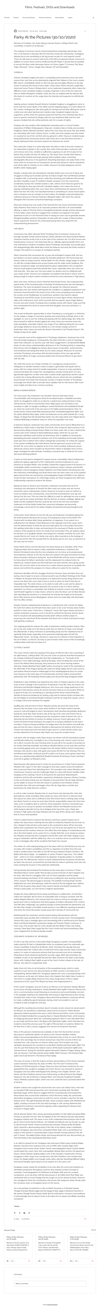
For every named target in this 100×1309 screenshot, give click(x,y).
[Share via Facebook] (15, 1213)
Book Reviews (59, 17)
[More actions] (85, 31)
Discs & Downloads (29, 17)
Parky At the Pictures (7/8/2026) (78, 1238)
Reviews (16, 17)
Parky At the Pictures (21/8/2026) (15, 1238)
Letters (70, 17)
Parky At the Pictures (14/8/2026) (46, 1238)
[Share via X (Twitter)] (20, 1213)
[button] (93, 17)
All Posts (7, 17)
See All (93, 1230)
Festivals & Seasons (45, 17)
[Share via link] (29, 1213)
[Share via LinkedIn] (24, 1213)
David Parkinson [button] (52, 1304)
